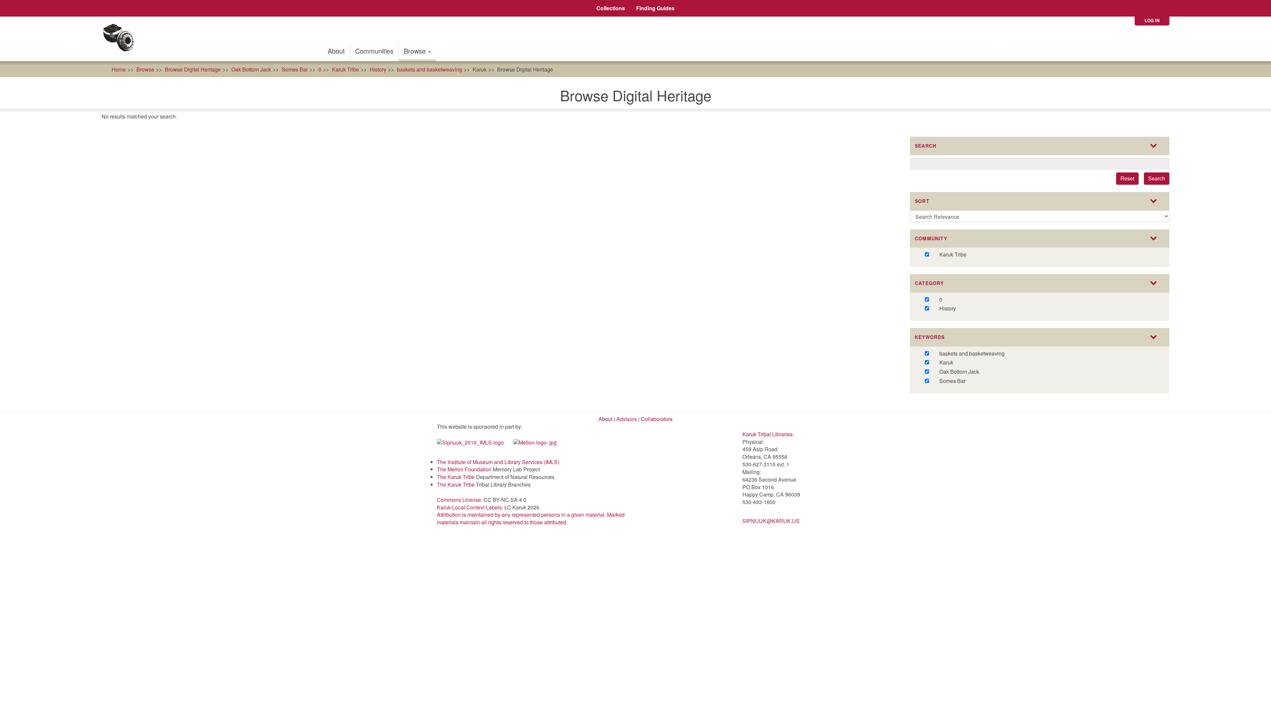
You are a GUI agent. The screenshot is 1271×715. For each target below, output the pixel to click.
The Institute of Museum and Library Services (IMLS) (498, 462)
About (336, 51)
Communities (374, 51)
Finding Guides (655, 8)
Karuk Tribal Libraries (767, 434)
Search (1156, 178)
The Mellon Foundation (464, 469)
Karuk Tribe (345, 69)
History (378, 69)
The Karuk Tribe (456, 477)
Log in (1152, 20)
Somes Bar (295, 69)
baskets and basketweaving (429, 69)
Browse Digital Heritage (193, 69)
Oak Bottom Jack (251, 69)
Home (119, 69)
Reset (1127, 178)
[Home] (121, 39)
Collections (610, 8)
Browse (416, 51)
